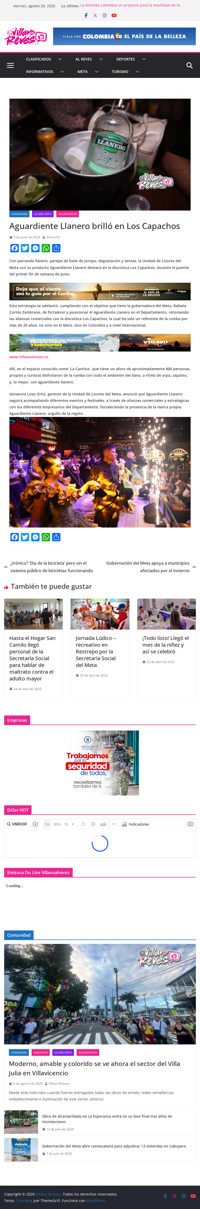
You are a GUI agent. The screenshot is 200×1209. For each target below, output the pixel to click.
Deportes (125, 59)
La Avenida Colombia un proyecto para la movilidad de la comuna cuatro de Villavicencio (130, 8)
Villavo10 (52, 237)
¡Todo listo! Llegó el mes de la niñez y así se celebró (165, 644)
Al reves (84, 59)
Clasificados (38, 59)
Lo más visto (43, 214)
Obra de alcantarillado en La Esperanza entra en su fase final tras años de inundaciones (107, 1119)
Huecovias (41, 1052)
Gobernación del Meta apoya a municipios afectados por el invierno (148, 566)
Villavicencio (67, 214)
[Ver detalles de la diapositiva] (124, 36)
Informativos (39, 71)
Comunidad (19, 214)
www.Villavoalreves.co (28, 356)
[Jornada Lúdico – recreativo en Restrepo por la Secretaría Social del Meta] (100, 602)
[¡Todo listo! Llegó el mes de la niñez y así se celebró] (166, 602)
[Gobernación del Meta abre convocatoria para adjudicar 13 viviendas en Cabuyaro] (21, 1149)
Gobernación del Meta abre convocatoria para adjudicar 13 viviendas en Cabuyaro (114, 1146)
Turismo (120, 71)
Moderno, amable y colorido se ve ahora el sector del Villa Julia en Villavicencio (94, 1068)
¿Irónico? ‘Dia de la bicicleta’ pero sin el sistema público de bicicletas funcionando (51, 566)
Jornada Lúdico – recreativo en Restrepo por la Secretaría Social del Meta (96, 651)
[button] (59, 59)
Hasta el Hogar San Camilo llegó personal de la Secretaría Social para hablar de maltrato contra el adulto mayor (32, 658)
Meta (83, 71)
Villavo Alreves (59, 1083)
